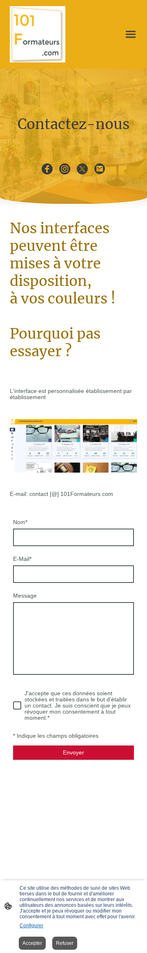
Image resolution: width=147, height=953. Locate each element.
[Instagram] (64, 168)
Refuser (65, 943)
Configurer (31, 925)
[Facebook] (47, 168)
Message (25, 596)
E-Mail (22, 559)
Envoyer (73, 753)
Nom (20, 522)
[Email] (99, 168)
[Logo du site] (37, 34)
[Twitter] (82, 168)
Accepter (32, 943)
